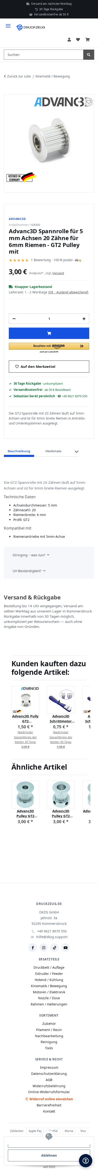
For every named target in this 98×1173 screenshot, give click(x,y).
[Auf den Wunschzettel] (88, 101)
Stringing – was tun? (29, 555)
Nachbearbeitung (49, 1036)
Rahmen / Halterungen (49, 1004)
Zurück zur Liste (19, 76)
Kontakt (49, 1111)
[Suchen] (88, 55)
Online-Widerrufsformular (49, 1092)
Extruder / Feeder (49, 973)
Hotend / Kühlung (49, 979)
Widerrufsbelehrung (49, 1086)
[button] (69, 39)
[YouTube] (65, 947)
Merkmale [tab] (53, 451)
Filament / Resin (49, 1029)
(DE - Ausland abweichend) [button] (68, 292)
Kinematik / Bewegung (49, 986)
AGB (49, 1079)
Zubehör (49, 1023)
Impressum (49, 1067)
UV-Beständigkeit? (27, 571)
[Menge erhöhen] (84, 319)
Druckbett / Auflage (49, 967)
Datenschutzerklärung (49, 1073)
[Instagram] (43, 947)
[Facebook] (32, 947)
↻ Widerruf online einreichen (49, 1099)
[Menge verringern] (14, 319)
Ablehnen (49, 1155)
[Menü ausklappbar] (8, 24)
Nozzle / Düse (49, 998)
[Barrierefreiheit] (85, 1160)
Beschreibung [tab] (19, 451)
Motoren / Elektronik (49, 992)
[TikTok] (54, 947)
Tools (49, 1048)
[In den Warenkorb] (7, 88)
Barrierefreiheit (49, 1105)
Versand (58, 273)
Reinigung (49, 1042)
